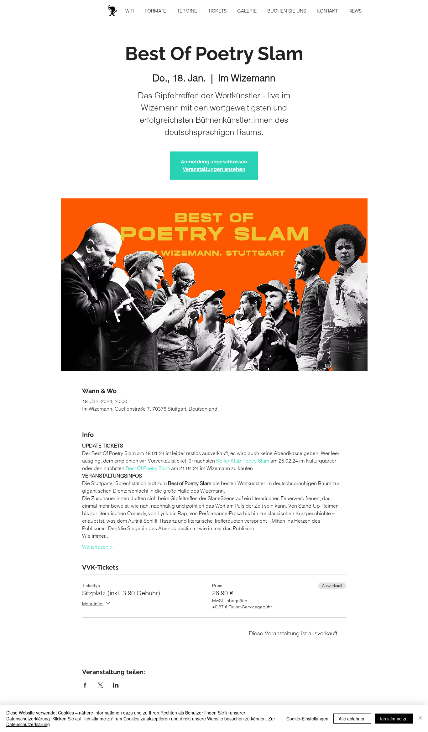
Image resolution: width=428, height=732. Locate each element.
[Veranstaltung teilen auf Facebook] (85, 685)
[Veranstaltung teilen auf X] (100, 685)
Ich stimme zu (394, 718)
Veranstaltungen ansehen (214, 169)
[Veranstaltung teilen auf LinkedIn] (116, 685)
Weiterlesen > (97, 547)
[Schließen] (420, 718)
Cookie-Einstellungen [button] (307, 718)
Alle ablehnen (352, 718)
